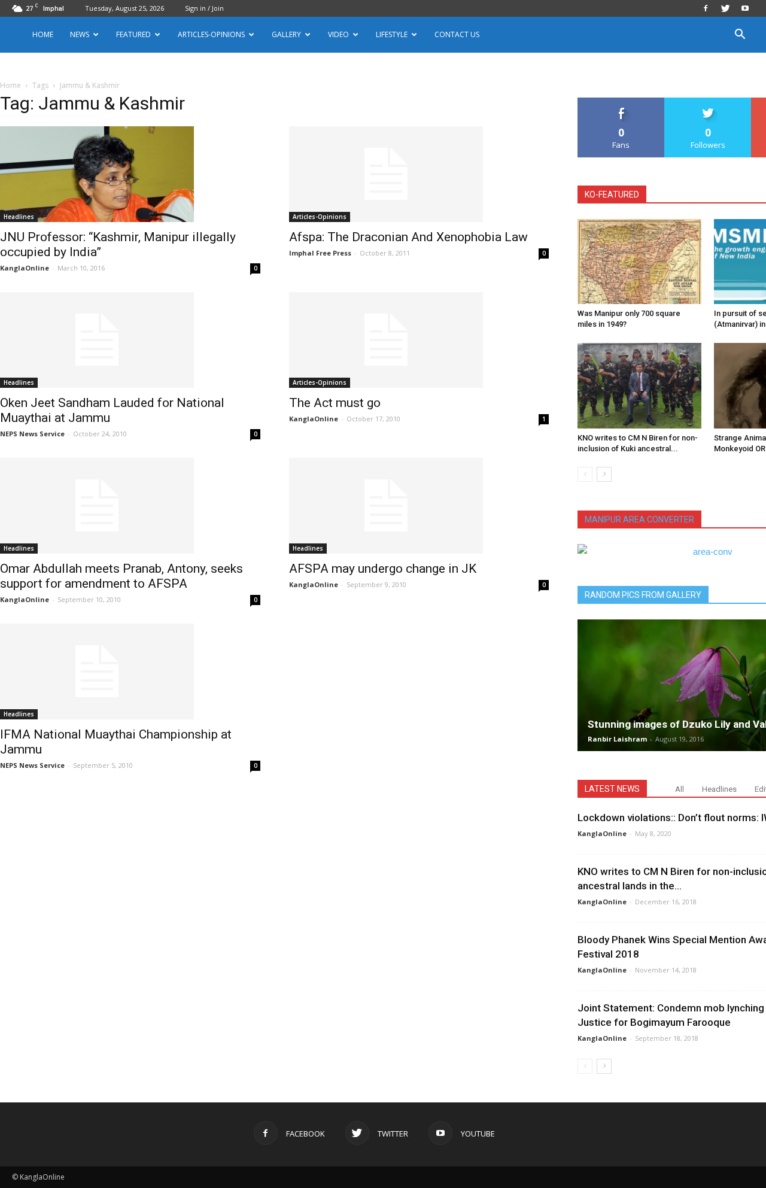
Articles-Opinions (211, 34)
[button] (739, 35)
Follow (708, 102)
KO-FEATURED (612, 194)
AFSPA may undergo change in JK (382, 568)
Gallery (286, 34)
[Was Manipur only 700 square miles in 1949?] (639, 261)
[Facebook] (706, 8)
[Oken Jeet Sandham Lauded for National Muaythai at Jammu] (130, 340)
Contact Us (456, 34)
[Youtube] (745, 8)
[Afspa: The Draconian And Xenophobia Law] (419, 174)
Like (621, 102)
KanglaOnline (24, 267)
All (679, 789)
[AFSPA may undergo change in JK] (419, 506)
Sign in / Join (204, 8)
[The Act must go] (419, 340)
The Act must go (335, 403)
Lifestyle (392, 34)
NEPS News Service (32, 433)
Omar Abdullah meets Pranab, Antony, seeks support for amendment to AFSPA (121, 576)
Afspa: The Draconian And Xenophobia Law (408, 237)
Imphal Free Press (320, 252)
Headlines (19, 216)
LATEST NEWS (612, 789)
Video (338, 34)
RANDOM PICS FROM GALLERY (643, 595)
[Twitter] (725, 8)
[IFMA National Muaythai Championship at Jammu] (130, 671)
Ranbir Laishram (617, 738)
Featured (133, 34)
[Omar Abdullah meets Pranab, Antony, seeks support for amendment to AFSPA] (130, 506)
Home (42, 34)
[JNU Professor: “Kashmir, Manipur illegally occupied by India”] (130, 174)
